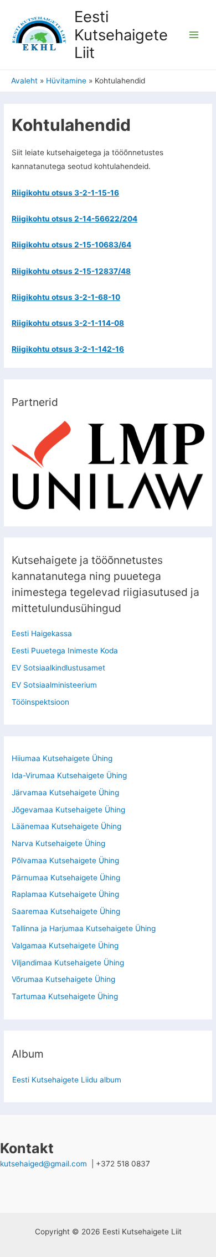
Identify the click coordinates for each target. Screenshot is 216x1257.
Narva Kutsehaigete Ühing (58, 843)
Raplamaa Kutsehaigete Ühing (65, 894)
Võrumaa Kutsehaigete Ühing (63, 979)
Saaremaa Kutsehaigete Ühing (66, 911)
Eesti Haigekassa (42, 633)
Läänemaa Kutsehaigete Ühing (66, 826)
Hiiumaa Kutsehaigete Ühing (62, 758)
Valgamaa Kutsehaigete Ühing (65, 945)
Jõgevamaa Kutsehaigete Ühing (68, 809)
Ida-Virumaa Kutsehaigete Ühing (69, 775)
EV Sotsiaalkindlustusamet (58, 667)
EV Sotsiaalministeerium (54, 684)
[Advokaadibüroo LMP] (108, 444)
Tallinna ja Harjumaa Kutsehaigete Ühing (84, 928)
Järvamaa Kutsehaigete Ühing (65, 792)
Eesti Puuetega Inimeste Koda (65, 650)
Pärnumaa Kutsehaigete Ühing (66, 877)
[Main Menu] (194, 35)
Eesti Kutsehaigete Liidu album (66, 1079)
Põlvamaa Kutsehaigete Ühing (65, 860)
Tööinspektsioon (40, 702)
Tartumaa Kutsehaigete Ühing (65, 996)
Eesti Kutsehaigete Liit (121, 34)
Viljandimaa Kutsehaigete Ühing (68, 962)
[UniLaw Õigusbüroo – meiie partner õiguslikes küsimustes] (108, 489)
